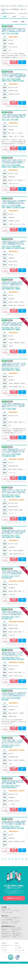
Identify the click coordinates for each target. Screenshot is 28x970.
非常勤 (14, 16)
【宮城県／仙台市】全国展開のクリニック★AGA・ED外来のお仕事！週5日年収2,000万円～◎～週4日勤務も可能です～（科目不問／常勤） (13, 613)
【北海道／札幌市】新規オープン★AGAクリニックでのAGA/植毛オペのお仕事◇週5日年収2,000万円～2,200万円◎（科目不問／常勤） (12, 741)
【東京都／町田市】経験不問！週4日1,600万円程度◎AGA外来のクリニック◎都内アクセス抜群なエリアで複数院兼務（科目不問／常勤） (14, 30)
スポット (23, 16)
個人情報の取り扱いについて (7, 945)
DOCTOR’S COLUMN (15, 928)
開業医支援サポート (6, 933)
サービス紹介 (5, 917)
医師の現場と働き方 (17, 929)
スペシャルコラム (6, 931)
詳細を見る (22, 62)
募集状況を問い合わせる (14, 62)
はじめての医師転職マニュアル (9, 919)
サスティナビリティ (19, 950)
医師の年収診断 (16, 933)
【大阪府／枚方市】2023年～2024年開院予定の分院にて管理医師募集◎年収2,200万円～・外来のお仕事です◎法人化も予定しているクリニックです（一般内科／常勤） (13, 324)
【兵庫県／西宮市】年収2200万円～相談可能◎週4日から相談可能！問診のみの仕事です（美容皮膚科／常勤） (12, 782)
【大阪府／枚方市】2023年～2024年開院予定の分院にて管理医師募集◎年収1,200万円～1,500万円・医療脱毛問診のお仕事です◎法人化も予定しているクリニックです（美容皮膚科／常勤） (14, 202)
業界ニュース (15, 931)
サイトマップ (4, 947)
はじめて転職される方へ (16, 917)
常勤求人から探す (6, 908)
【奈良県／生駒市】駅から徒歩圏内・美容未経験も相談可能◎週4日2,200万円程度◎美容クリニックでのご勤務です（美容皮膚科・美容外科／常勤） (14, 823)
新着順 (22, 21)
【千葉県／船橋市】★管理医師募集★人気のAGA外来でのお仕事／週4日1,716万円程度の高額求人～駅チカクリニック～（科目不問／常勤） (14, 405)
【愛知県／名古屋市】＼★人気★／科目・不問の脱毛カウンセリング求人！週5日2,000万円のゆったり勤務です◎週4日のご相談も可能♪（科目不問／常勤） (14, 491)
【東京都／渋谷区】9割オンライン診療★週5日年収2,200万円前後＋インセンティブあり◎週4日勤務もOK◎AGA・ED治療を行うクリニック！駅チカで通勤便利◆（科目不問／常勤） (12, 654)
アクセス (3, 950)
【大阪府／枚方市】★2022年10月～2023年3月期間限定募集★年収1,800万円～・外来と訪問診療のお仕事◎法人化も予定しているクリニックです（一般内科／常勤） (14, 364)
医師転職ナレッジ (6, 929)
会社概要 (3, 943)
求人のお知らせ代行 (6, 935)
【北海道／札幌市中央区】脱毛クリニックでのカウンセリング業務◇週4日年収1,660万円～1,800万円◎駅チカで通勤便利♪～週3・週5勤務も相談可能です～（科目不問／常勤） (14, 450)
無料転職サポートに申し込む (14, 898)
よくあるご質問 (13, 922)
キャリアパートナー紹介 (8, 921)
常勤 (5, 16)
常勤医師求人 (21, 5)
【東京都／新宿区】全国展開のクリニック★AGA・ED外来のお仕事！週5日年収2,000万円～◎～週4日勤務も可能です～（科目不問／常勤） (13, 572)
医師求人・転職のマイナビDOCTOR (8, 5)
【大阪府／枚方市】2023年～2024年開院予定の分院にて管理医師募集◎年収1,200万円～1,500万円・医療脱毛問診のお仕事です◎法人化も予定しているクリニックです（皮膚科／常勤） (14, 243)
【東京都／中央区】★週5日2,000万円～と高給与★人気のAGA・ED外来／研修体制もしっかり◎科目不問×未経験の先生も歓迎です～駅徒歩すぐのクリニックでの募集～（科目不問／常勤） (14, 161)
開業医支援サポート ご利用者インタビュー (12, 936)
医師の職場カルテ (17, 935)
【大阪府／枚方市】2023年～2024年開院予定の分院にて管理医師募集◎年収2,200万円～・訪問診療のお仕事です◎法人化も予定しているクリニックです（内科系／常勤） (13, 283)
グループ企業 (17, 947)
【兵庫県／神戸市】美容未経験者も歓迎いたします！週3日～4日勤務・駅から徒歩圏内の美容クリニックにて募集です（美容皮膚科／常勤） (14, 75)
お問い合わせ (17, 945)
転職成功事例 (5, 922)
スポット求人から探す (7, 912)
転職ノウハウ (5, 928)
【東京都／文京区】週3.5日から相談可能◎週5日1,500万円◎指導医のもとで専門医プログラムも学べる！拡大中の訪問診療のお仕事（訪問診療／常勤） (14, 694)
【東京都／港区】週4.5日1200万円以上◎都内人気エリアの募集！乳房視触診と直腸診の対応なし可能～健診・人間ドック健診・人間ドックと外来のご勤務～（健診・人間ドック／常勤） (14, 116)
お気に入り (5, 63)
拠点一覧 (17, 921)
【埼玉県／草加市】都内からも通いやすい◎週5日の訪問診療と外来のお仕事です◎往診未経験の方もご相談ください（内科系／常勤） (14, 532)
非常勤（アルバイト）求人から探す (10, 910)
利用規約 (16, 943)
